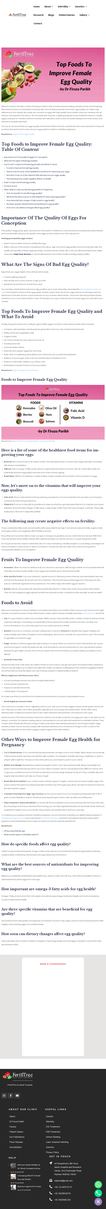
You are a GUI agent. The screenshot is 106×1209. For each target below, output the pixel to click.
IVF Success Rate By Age (14, 831)
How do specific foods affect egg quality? (24, 193)
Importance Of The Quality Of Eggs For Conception (26, 157)
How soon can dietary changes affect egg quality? (28, 207)
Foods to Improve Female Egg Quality (22, 168)
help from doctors (22, 254)
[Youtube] (17, 1095)
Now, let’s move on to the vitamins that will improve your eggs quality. (36, 175)
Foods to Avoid (10, 186)
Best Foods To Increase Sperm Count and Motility (33, 441)
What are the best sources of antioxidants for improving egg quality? (36, 197)
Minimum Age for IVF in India (29, 1186)
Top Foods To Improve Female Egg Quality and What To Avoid (30, 164)
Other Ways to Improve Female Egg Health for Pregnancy (28, 189)
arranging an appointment (13, 818)
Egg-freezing (37, 794)
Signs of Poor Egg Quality (23, 134)
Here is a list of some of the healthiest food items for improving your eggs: (38, 171)
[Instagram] (4, 1095)
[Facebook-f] (10, 1095)
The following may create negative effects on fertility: (28, 179)
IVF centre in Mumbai (49, 818)
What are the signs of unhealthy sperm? (21, 834)
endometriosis (88, 613)
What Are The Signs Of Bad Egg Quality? (21, 161)
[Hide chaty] (98, 1202)
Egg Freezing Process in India (25, 370)
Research (65, 631)
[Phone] (98, 1193)
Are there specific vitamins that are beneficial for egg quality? (32, 204)
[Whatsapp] (98, 1184)
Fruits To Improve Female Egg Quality (20, 182)
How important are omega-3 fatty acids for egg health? (30, 200)
